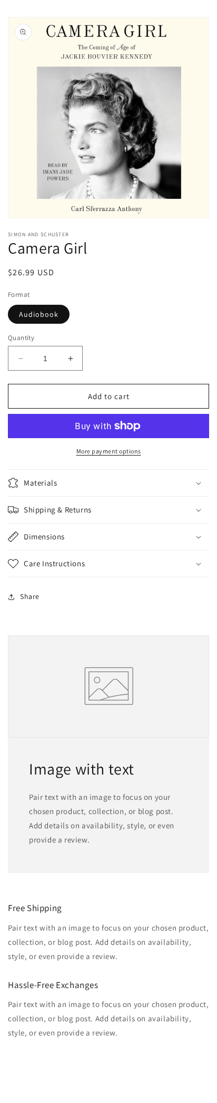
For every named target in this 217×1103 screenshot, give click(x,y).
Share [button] (30, 596)
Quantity (21, 337)
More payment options (108, 451)
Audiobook (38, 314)
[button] (108, 483)
